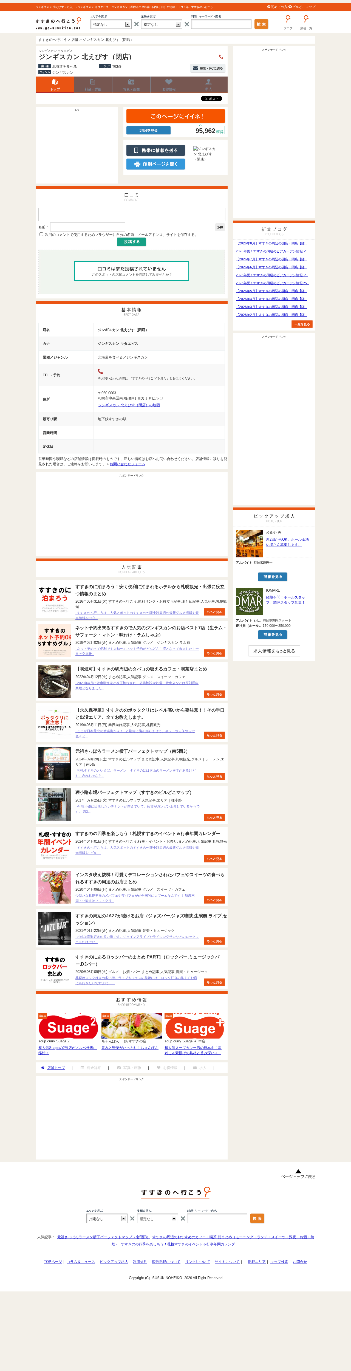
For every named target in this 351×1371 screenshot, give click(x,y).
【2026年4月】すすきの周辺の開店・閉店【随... (271, 299)
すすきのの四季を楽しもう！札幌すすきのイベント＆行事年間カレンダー (180, 1244)
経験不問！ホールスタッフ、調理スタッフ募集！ (285, 600)
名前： (43, 227)
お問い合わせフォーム (127, 464)
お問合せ (300, 1262)
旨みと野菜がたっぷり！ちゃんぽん (129, 1048)
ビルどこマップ (303, 7)
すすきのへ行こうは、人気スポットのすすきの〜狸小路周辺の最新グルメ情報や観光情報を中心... (137, 615)
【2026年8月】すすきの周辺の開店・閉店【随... (271, 243)
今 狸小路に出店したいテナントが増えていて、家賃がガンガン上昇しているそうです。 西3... (137, 809)
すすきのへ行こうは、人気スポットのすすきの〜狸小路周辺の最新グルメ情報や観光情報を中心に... (137, 850)
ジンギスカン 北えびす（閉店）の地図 (129, 405)
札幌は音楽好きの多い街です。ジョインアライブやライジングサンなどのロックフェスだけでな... (137, 939)
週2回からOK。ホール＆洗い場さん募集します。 (287, 542)
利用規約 (140, 1262)
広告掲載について (166, 1262)
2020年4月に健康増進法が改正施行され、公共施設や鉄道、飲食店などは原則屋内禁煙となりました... (137, 685)
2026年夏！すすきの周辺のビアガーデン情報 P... (272, 251)
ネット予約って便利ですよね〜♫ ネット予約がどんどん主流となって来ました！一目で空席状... (137, 651)
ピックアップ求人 (114, 1262)
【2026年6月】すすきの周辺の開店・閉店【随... (271, 267)
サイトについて (227, 1262)
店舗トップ (55, 85)
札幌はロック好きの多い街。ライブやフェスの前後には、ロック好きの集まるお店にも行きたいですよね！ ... (136, 980)
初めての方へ (281, 7)
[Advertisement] (77, 148)
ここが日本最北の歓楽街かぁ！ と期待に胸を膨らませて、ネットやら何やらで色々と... (135, 733)
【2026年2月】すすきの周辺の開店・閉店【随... (271, 315)
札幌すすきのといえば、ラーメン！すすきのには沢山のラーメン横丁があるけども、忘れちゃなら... (135, 773)
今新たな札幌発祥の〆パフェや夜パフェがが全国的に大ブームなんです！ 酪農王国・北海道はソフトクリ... (135, 898)
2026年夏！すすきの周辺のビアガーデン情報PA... (272, 283)
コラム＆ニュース (81, 1262)
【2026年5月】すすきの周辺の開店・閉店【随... (271, 291)
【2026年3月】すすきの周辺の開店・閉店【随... (271, 307)
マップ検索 (279, 1262)
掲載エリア (257, 1262)
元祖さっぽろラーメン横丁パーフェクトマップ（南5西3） (103, 1237)
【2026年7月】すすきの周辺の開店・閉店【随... (271, 259)
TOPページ (53, 1262)
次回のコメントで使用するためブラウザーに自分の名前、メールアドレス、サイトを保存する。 (121, 235)
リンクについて (197, 1262)
